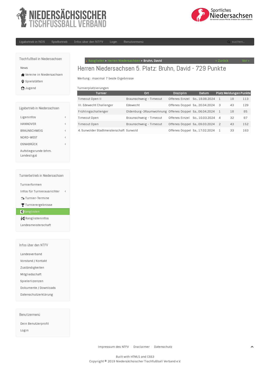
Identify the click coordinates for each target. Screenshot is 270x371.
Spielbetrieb (59, 41)
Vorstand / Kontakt (33, 261)
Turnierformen (31, 184)
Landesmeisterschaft (35, 225)
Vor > (246, 61)
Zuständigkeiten (32, 267)
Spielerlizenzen (31, 281)
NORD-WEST (28, 137)
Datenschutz (163, 347)
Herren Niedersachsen (124, 61)
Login (113, 41)
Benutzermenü (133, 41)
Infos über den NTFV (88, 41)
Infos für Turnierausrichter (39, 191)
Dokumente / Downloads (38, 288)
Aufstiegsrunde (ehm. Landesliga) (35, 153)
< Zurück (221, 61)
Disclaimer (141, 347)
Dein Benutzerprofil (34, 323)
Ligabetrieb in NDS (32, 41)
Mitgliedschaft (30, 274)
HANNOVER (28, 124)
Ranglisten (96, 61)
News (24, 68)
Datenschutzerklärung (36, 294)
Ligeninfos (28, 117)
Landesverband (31, 254)
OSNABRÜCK (29, 144)
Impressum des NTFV (113, 347)
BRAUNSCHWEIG (31, 131)
